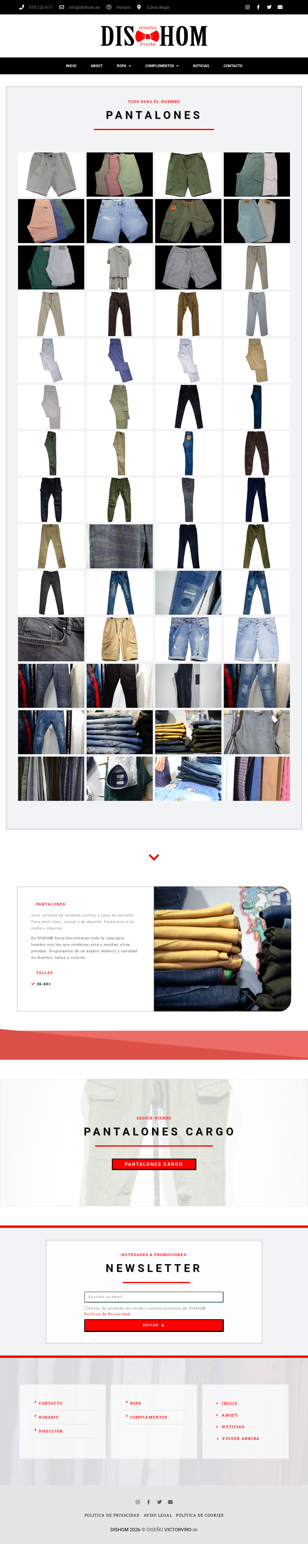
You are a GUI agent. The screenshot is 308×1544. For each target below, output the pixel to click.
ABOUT (97, 66)
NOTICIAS (201, 66)
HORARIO (49, 1417)
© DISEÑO (137, 1529)
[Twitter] (269, 7)
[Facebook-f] (258, 7)
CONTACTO (233, 66)
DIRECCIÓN (51, 1431)
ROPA (121, 66)
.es (181, 1529)
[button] (62, 1403)
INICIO (71, 66)
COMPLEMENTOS (159, 66)
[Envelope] (280, 7)
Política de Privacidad (107, 1314)
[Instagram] (247, 7)
